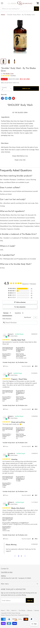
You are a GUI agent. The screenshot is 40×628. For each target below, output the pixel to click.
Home (3, 14)
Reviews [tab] (5, 313)
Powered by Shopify (23, 615)
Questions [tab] (18, 313)
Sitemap (36, 610)
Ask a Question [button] (20, 307)
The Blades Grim (8, 73)
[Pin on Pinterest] (13, 98)
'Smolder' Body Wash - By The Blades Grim (14, 362)
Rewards (29, 610)
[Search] (36, 8)
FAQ (8, 610)
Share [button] (6, 366)
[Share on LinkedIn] (9, 98)
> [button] (25, 556)
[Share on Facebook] (2, 98)
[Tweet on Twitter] (6, 98)
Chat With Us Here (6, 572)
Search (3, 610)
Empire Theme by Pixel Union (9, 615)
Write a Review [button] (21, 302)
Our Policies (22, 610)
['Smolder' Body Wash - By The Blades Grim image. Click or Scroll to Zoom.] (20, 37)
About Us (14, 610)
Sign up (29, 600)
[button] (33, 366)
